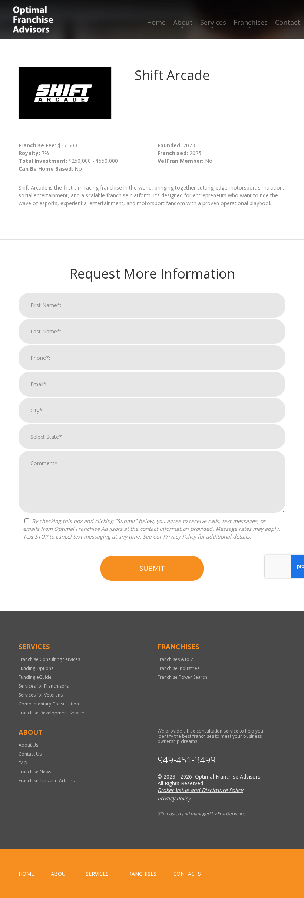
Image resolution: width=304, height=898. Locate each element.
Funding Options (36, 668)
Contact (287, 22)
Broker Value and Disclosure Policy (200, 789)
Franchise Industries (178, 668)
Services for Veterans (41, 695)
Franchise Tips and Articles (47, 780)
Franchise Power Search (182, 677)
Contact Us (30, 754)
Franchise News (35, 772)
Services (213, 22)
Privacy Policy (179, 536)
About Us (28, 745)
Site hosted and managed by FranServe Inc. (202, 813)
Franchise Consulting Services (49, 659)
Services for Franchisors (44, 686)
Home (156, 22)
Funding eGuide (35, 677)
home (26, 873)
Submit (152, 568)
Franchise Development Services (52, 713)
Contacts (187, 873)
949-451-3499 (186, 759)
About (183, 22)
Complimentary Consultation (49, 704)
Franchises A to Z (176, 659)
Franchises (251, 22)
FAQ (23, 763)
